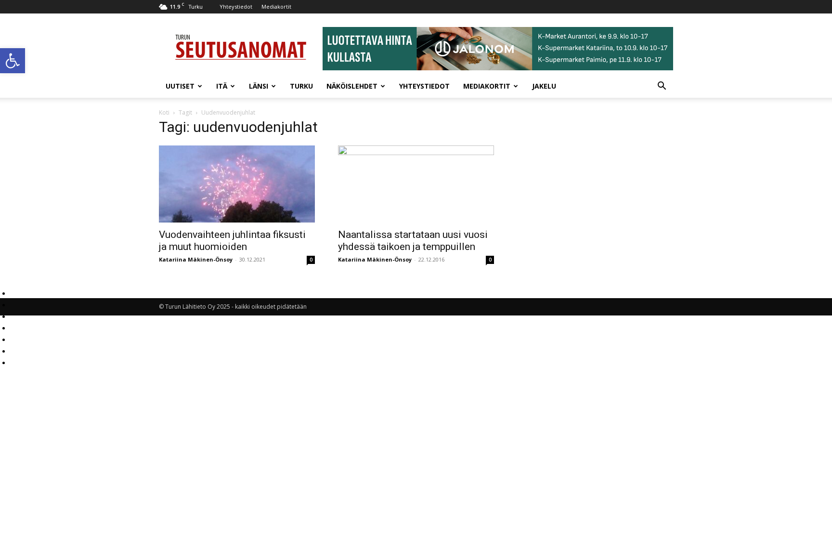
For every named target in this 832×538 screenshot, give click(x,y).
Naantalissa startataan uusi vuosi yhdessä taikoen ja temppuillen (413, 240)
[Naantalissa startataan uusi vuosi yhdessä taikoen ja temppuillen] (416, 184)
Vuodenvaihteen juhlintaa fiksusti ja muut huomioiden (232, 240)
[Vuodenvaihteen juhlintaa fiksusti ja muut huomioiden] (237, 184)
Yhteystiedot (236, 6)
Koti (164, 112)
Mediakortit (276, 6)
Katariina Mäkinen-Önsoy (196, 259)
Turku (301, 86)
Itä (221, 86)
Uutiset (180, 86)
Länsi (258, 86)
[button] (12, 60)
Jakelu (544, 86)
